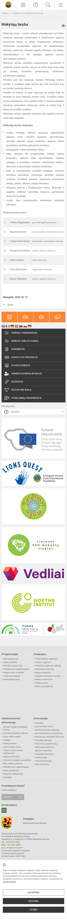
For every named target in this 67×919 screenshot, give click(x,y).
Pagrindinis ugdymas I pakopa (48, 666)
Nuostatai (7, 777)
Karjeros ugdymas (43, 673)
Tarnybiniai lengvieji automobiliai (17, 760)
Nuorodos (17, 381)
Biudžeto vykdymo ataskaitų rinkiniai (15, 728)
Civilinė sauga (41, 757)
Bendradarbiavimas (11, 679)
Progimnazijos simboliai (13, 673)
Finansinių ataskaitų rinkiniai (15, 733)
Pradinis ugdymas (43, 662)
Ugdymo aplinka (10, 662)
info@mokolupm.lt (14, 847)
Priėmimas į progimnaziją (46, 744)
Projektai (7, 740)
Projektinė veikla (21, 390)
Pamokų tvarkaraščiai (24, 333)
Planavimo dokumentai (13, 774)
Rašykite (8, 797)
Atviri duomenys (20, 365)
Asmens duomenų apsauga (26, 373)
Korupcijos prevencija (24, 357)
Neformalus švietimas (44, 669)
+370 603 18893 (14, 845)
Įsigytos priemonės (11, 757)
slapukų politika (9, 882)
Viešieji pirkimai (10, 743)
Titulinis (5, 13)
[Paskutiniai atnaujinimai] (35, 5)
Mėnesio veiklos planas (24, 341)
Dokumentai (18, 349)
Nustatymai (33, 892)
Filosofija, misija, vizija (12, 666)
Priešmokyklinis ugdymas (46, 659)
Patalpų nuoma (41, 683)
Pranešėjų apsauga (43, 740)
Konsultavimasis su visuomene (48, 733)
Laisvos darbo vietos (12, 747)
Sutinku (33, 910)
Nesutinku (33, 901)
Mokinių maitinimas (43, 679)
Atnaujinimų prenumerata (26, 398)
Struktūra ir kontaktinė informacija (28, 13)
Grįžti (10, 304)
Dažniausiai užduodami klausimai (49, 737)
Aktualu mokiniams (43, 751)
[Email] (4, 810)
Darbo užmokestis (11, 770)
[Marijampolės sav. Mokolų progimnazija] (8, 4)
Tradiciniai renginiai (11, 676)
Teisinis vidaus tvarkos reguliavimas (13, 751)
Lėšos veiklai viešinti (12, 737)
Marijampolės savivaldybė (34, 823)
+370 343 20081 (13, 842)
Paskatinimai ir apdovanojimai (16, 669)
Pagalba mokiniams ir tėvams (47, 676)
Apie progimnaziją (11, 659)
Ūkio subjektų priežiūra (12, 764)
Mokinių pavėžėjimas (44, 686)
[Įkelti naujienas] (23, 5)
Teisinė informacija (43, 761)
